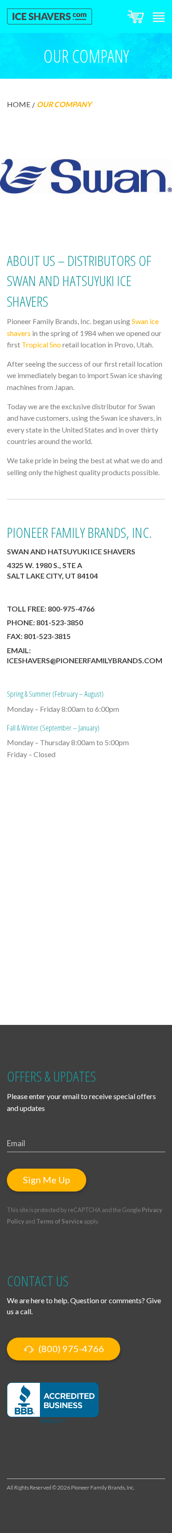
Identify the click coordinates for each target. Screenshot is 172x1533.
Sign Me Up (46, 1179)
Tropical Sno (41, 344)
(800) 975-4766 (70, 1348)
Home (18, 104)
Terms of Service (59, 1221)
